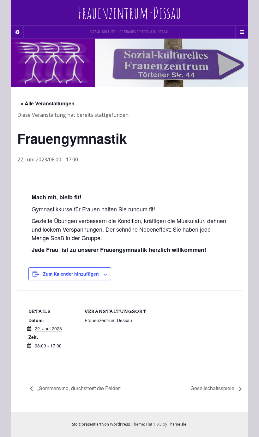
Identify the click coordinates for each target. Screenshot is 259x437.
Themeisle (177, 424)
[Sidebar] (17, 32)
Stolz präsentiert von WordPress (101, 424)
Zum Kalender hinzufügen (71, 274)
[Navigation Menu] (241, 32)
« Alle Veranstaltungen (48, 103)
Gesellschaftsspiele (213, 388)
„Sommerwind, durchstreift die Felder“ (78, 388)
